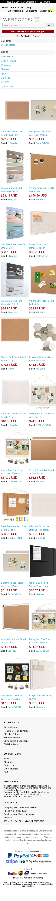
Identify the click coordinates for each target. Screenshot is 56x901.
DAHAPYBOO (7, 56)
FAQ (23, 7)
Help (29, 7)
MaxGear (5, 69)
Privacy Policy (10, 727)
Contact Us (31, 10)
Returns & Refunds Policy (16, 730)
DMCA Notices (11, 744)
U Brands (5, 77)
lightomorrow (7, 86)
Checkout (45, 10)
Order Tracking (15, 10)
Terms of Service (12, 737)
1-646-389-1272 (19, 810)
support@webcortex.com (22, 814)
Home (5, 7)
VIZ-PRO (5, 81)
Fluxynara (5, 65)
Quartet (4, 73)
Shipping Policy (11, 734)
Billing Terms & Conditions (16, 740)
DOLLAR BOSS (8, 60)
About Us (14, 7)
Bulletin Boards (8, 44)
